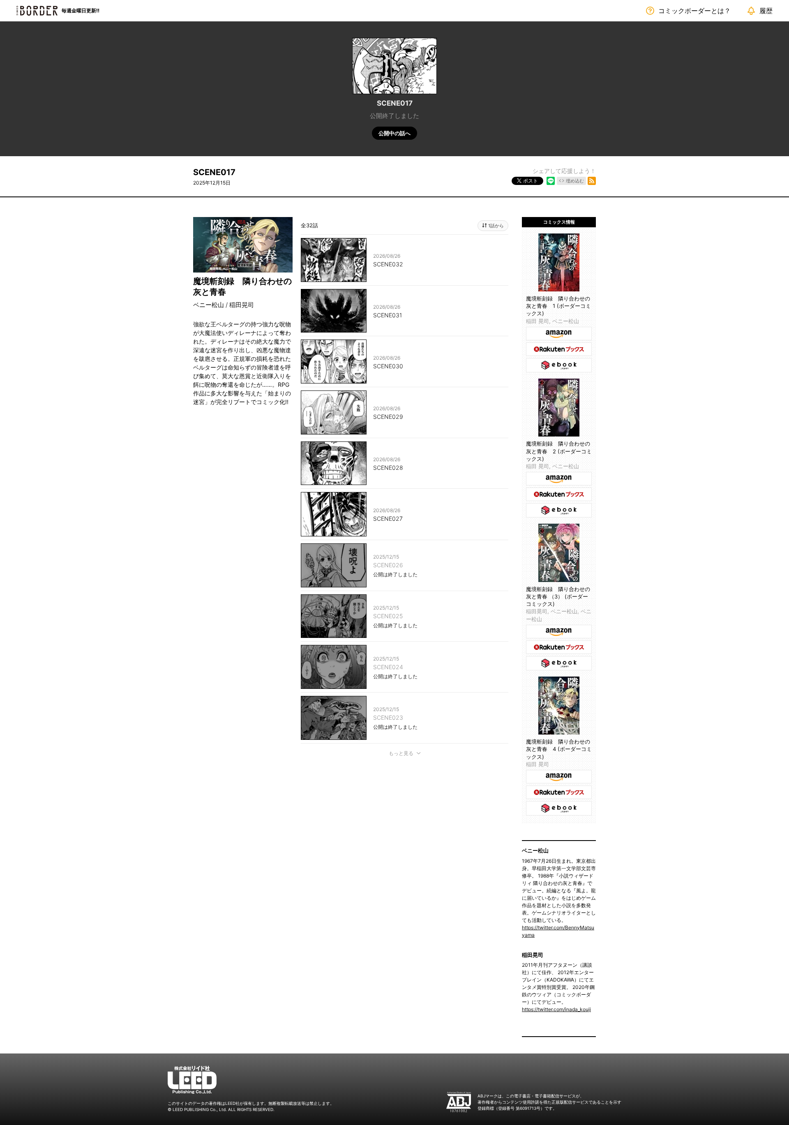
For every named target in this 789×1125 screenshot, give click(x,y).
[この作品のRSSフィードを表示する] (592, 181)
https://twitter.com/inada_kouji (556, 1009)
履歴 (766, 11)
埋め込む (575, 181)
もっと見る (401, 753)
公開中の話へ (394, 133)
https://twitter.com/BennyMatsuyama (558, 931)
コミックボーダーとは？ (694, 11)
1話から (496, 226)
